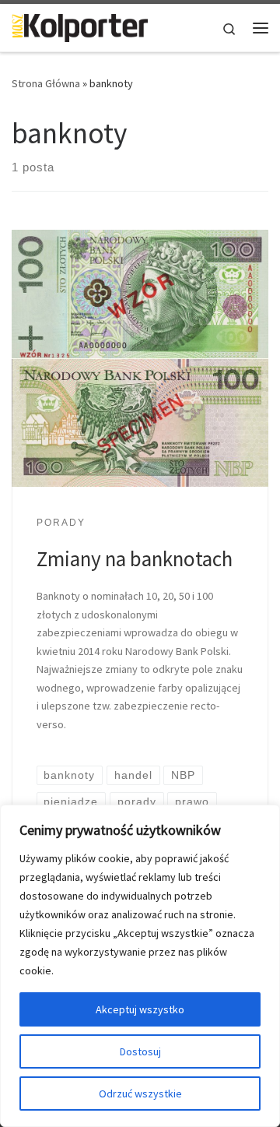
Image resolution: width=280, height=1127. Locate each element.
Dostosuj (140, 1051)
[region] (140, 966)
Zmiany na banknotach (135, 558)
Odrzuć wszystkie (140, 1093)
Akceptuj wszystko (140, 1009)
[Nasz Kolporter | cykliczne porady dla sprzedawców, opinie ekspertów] (80, 26)
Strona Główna (46, 83)
